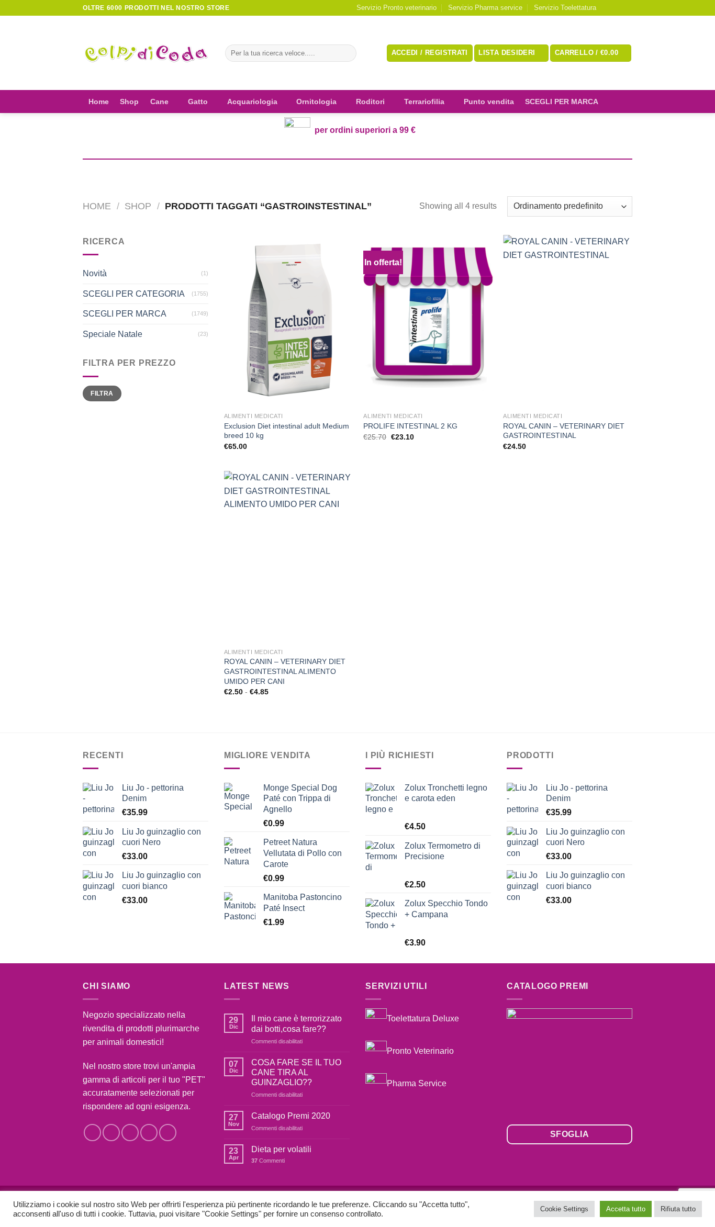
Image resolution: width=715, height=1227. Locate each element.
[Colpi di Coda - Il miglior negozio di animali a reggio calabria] (146, 53)
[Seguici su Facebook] (607, 8)
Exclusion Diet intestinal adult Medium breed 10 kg (286, 431)
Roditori (370, 101)
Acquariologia (252, 101)
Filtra (102, 393)
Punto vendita (489, 101)
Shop (129, 101)
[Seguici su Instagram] (617, 8)
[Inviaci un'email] (627, 8)
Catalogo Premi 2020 (290, 1115)
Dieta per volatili (281, 1149)
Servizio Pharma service (485, 8)
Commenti (268, 1160)
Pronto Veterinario (420, 1050)
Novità (95, 273)
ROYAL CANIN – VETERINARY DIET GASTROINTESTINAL (563, 431)
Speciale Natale (112, 334)
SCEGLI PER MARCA (561, 101)
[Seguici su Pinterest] (167, 1132)
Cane (159, 101)
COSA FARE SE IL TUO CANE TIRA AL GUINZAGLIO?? (296, 1072)
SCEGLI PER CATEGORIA (134, 293)
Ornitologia (316, 101)
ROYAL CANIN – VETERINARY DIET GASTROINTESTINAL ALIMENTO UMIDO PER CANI (284, 671)
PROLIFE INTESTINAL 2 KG (410, 426)
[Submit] (346, 53)
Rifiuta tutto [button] (678, 1209)
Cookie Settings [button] (564, 1209)
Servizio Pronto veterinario (396, 8)
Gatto (198, 101)
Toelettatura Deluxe (423, 1018)
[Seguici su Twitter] (130, 1132)
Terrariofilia (424, 101)
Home (98, 101)
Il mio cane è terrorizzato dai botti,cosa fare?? (296, 1023)
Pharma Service (416, 1083)
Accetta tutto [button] (625, 1209)
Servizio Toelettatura (565, 8)
